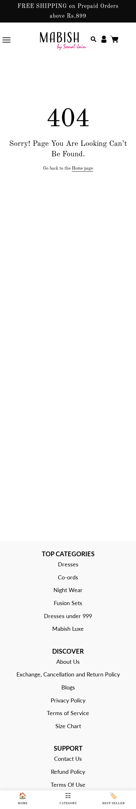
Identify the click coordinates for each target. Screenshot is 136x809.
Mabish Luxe (68, 628)
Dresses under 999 (68, 615)
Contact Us (68, 758)
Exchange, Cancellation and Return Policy (68, 674)
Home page (82, 168)
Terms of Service (68, 712)
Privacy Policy (68, 700)
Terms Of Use (68, 784)
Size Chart (68, 725)
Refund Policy (68, 771)
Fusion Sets (68, 602)
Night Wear (68, 589)
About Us (68, 661)
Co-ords (68, 577)
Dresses (68, 564)
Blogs (68, 687)
